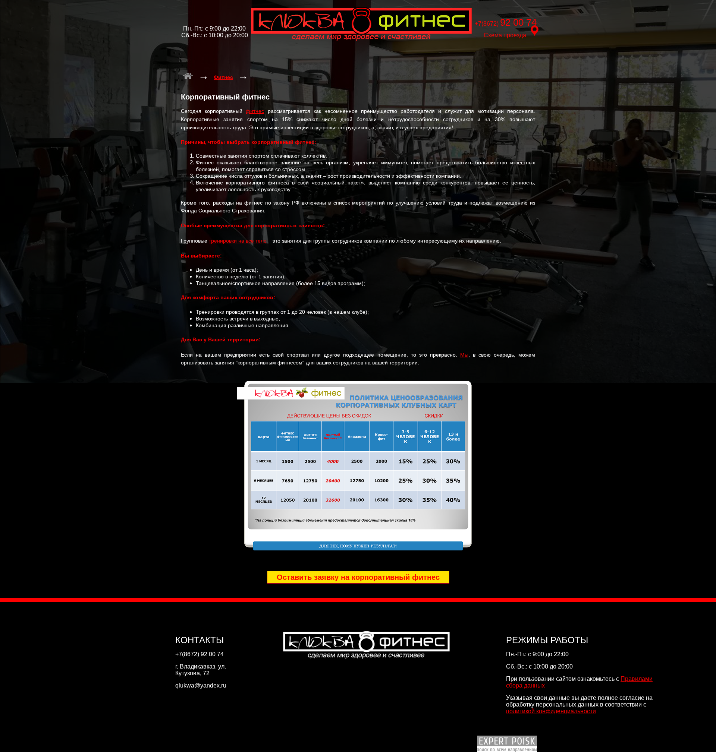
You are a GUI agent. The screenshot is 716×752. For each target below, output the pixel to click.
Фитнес (223, 77)
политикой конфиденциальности (551, 711)
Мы (464, 355)
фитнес (255, 111)
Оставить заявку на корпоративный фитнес (358, 577)
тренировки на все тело (238, 241)
